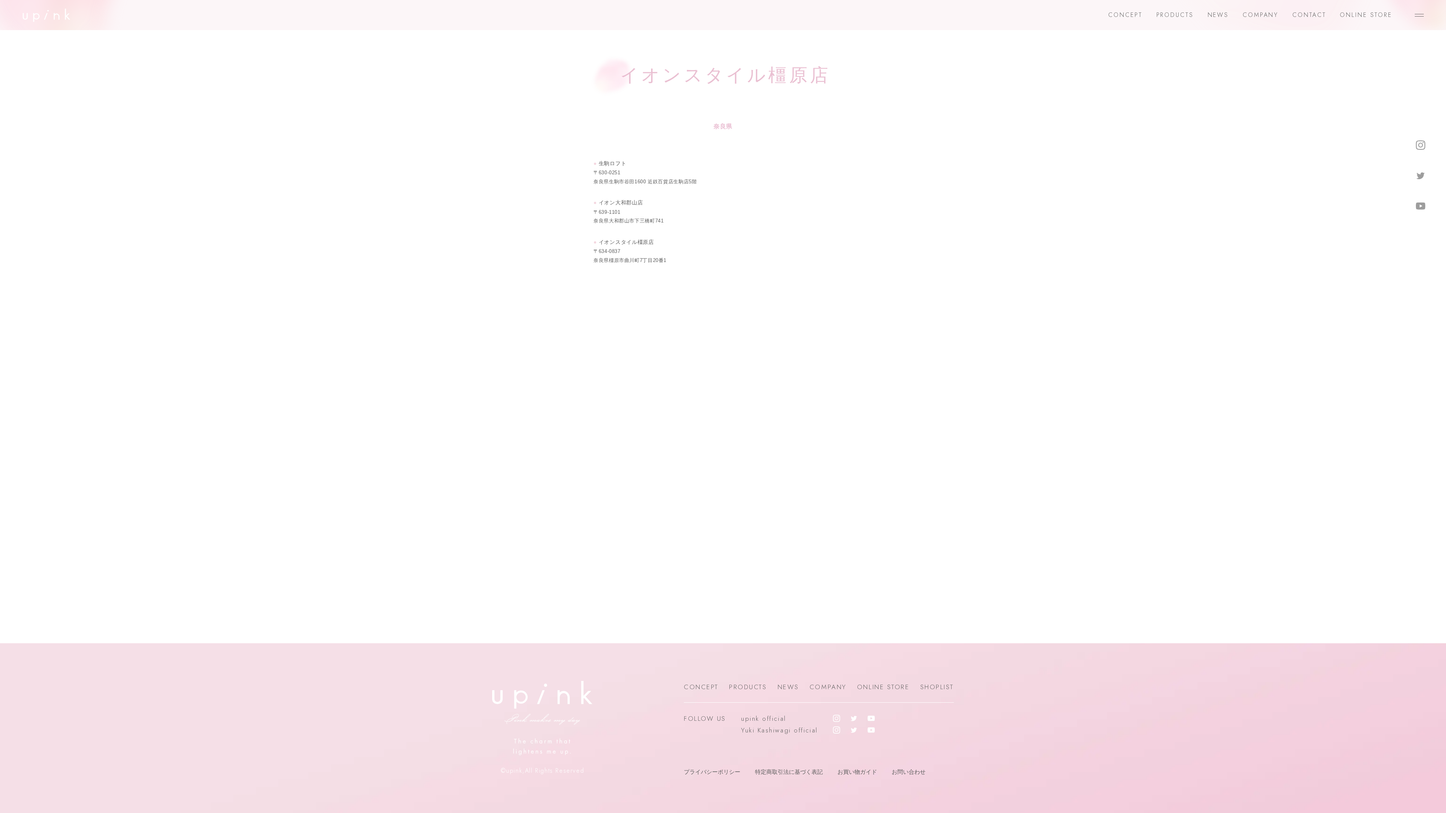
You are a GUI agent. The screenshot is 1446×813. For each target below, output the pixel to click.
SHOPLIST (937, 686)
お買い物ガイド (857, 772)
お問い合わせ (909, 772)
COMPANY (1260, 15)
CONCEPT (1125, 15)
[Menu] (1419, 15)
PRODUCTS (1175, 15)
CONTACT (1309, 15)
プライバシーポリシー (712, 772)
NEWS (1218, 15)
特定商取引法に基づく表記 (789, 772)
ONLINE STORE (1366, 15)
